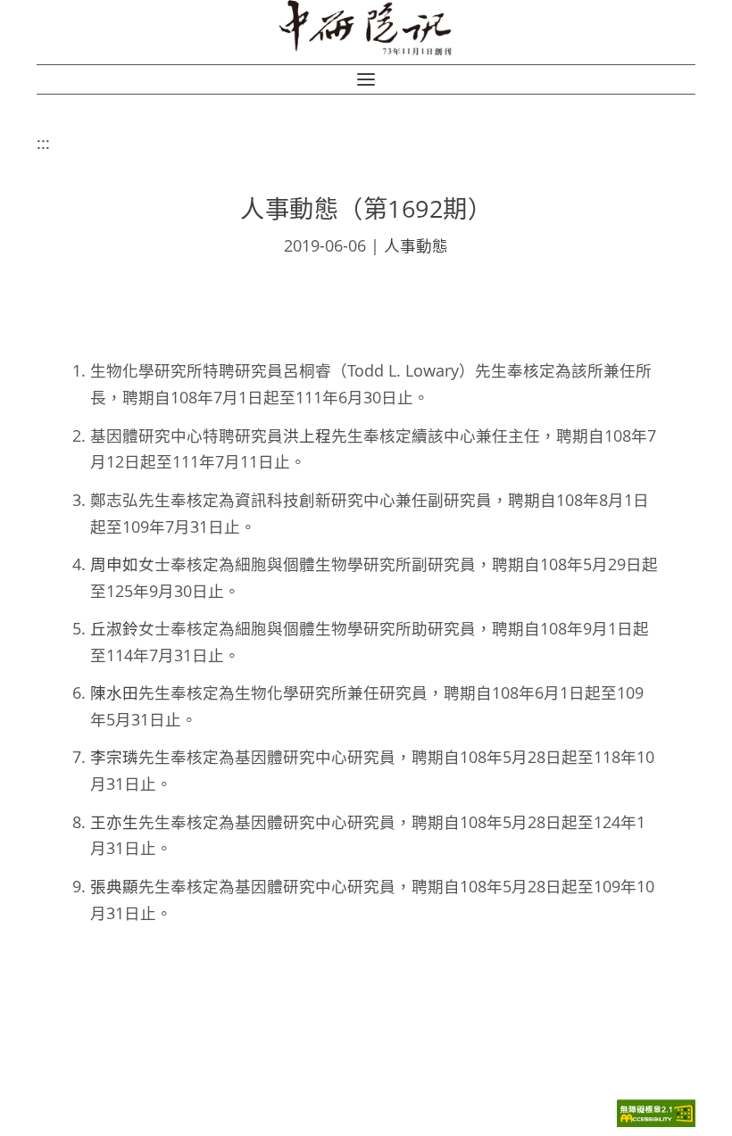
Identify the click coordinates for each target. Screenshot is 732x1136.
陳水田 (114, 692)
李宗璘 (114, 756)
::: (43, 142)
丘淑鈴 (114, 628)
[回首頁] (366, 27)
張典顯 (114, 886)
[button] (366, 79)
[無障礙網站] (656, 1122)
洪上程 (307, 435)
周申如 (114, 564)
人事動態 (416, 245)
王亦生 (114, 822)
